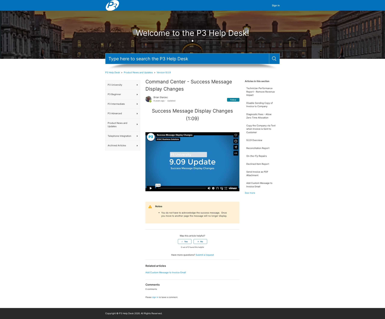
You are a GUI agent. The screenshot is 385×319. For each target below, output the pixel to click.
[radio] (184, 241)
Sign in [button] (276, 5)
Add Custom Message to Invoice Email (259, 185)
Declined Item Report (257, 164)
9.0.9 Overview (254, 140)
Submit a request (205, 254)
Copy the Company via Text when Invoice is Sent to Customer (261, 129)
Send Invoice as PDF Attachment (257, 173)
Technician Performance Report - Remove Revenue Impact (260, 91)
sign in (155, 297)
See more (250, 192)
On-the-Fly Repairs (256, 156)
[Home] (112, 5)
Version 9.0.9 (164, 72)
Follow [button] (233, 100)
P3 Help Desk (112, 72)
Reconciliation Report (257, 148)
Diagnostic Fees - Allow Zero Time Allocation (258, 116)
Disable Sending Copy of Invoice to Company (259, 105)
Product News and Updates (138, 72)
